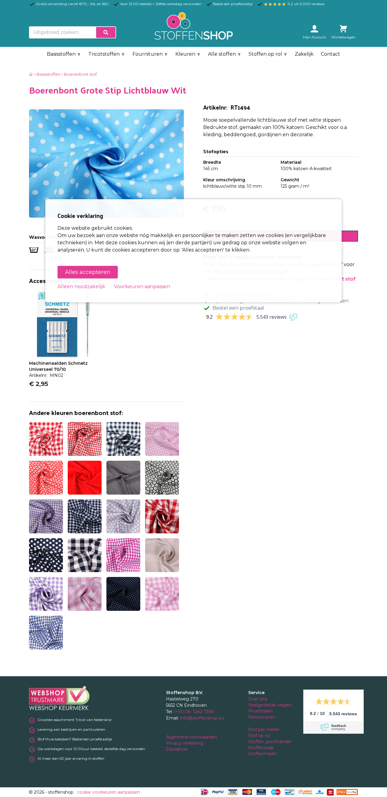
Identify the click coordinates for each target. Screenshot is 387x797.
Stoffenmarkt (262, 753)
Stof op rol (259, 735)
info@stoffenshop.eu (202, 718)
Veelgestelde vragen (270, 705)
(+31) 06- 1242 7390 (194, 711)
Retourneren (261, 717)
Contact (330, 54)
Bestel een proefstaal (238, 308)
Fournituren (148, 54)
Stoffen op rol (266, 54)
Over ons (257, 699)
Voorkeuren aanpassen (142, 286)
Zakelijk (304, 54)
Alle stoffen (222, 54)
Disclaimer (177, 749)
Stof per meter (264, 729)
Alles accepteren (87, 272)
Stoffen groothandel (270, 741)
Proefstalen (260, 711)
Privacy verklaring (185, 743)
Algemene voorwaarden (192, 737)
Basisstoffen (62, 54)
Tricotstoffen (104, 54)
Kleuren (186, 54)
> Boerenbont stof (79, 74)
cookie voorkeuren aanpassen (108, 792)
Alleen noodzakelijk (81, 286)
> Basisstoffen (47, 74)
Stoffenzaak (261, 747)
